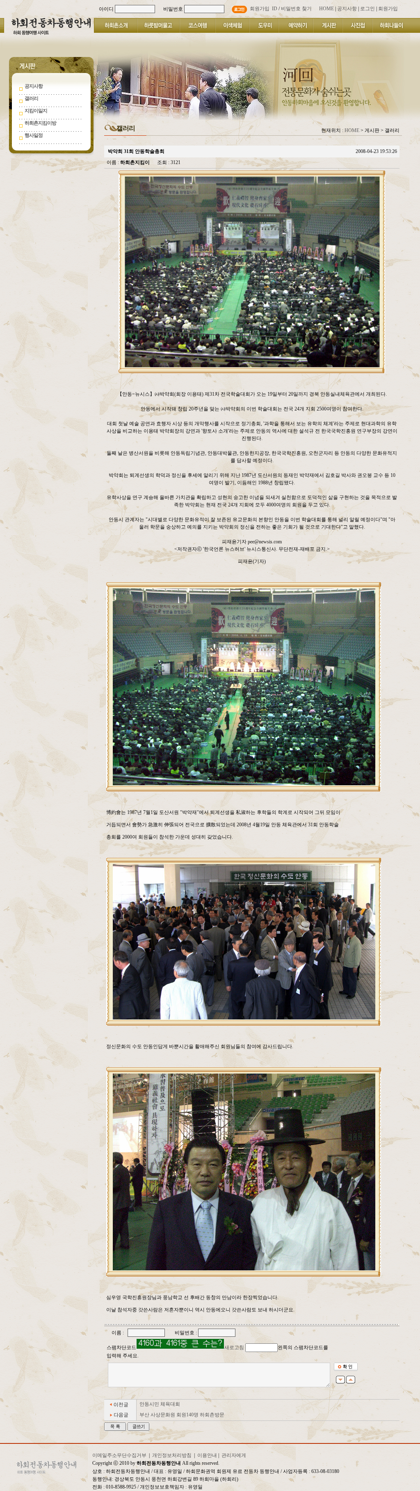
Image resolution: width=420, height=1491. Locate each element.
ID (274, 8)
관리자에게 (233, 1455)
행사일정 (34, 135)
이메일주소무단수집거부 (119, 1455)
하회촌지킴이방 (40, 123)
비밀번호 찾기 (296, 8)
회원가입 (259, 8)
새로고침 (234, 1347)
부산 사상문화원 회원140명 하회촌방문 (181, 1415)
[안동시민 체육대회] (120, 1408)
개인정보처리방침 (172, 1455)
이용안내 (207, 1455)
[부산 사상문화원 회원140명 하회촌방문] (120, 1419)
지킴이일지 (36, 111)
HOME (352, 130)
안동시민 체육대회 (159, 1404)
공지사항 (34, 86)
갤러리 (31, 98)
